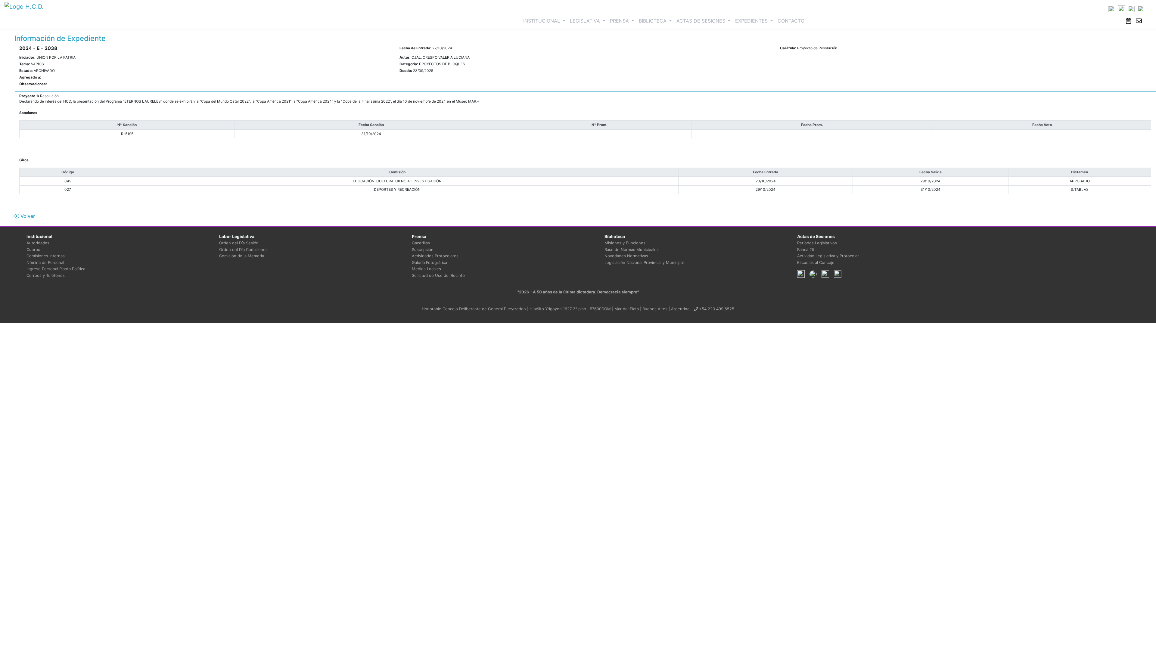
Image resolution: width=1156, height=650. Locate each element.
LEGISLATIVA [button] (585, 21)
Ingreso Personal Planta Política (55, 268)
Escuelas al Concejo (815, 262)
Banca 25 (805, 249)
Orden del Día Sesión (239, 242)
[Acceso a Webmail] (1139, 21)
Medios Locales (426, 268)
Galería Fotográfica (429, 262)
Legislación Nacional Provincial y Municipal (644, 262)
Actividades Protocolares (435, 255)
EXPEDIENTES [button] (752, 21)
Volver (27, 216)
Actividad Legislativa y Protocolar (828, 255)
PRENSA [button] (620, 21)
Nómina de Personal (45, 262)
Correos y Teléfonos (45, 275)
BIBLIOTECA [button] (653, 21)
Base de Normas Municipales (631, 249)
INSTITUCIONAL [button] (545, 20)
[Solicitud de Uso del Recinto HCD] (1128, 21)
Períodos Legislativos (817, 242)
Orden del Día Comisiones (243, 249)
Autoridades (37, 242)
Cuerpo (33, 249)
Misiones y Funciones (624, 242)
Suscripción (423, 249)
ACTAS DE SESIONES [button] (701, 21)
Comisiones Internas (45, 255)
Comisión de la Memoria (241, 255)
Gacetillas (421, 242)
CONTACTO (791, 21)
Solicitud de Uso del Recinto (438, 275)
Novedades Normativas (626, 255)
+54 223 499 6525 (716, 308)
